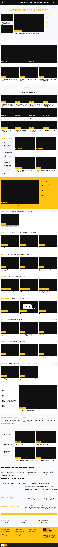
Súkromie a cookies (32, 531)
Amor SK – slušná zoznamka (5, 535)
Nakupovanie (39, 2)
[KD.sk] (4, 2)
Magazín (52, 2)
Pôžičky (44, 2)
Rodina (21, 2)
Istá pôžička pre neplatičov (5, 531)
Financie (48, 2)
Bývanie (34, 2)
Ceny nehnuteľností (18, 535)
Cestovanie (26, 2)
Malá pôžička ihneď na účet (19, 531)
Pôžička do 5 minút (18, 534)
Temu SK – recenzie (4, 534)
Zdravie (30, 2)
